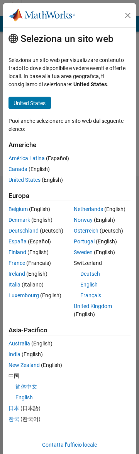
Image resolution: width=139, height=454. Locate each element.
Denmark (19, 220)
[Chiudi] (127, 15)
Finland (17, 252)
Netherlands (88, 209)
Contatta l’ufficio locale (69, 445)
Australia (19, 343)
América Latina (26, 158)
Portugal (84, 241)
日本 (13, 408)
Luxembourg (23, 295)
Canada (17, 169)
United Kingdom (93, 306)
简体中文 (26, 387)
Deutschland (23, 231)
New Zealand (24, 365)
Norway (83, 220)
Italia (14, 284)
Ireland (16, 274)
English (89, 284)
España (17, 241)
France (16, 263)
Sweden (83, 252)
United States (24, 180)
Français (90, 295)
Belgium (18, 209)
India (14, 354)
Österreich (86, 231)
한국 (13, 419)
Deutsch (90, 274)
